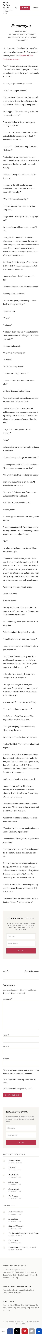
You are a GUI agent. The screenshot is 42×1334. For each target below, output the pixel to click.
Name (6, 1034)
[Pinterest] (25, 1331)
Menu (35, 8)
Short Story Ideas (8, 1305)
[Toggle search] (16, 7)
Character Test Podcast (27, 1272)
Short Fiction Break (6, 5)
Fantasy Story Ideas (27, 1308)
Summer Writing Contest (24, 34)
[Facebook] (10, 1331)
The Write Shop (21, 1270)
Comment (7, 998)
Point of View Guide (9, 1275)
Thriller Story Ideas (13, 1308)
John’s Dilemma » (32, 971)
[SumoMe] (39, 1331)
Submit (25, 8)
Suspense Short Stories (10, 1290)
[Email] (32, 1331)
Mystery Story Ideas (21, 1305)
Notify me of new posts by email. (19, 1088)
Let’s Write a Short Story (11, 1272)
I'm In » (21, 951)
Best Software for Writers (26, 1275)
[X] (17, 1331)
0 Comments (22, 40)
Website (6, 1058)
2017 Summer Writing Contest (22, 37)
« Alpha (6, 971)
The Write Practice (9, 1270)
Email (6, 1046)
